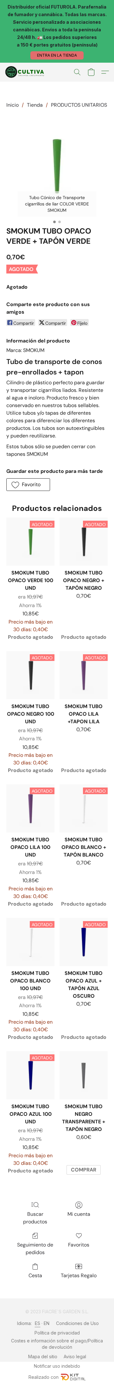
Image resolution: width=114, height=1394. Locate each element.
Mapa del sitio (42, 1356)
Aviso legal (75, 1356)
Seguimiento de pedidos (35, 1248)
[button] (57, 55)
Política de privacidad (57, 1332)
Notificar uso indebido (57, 1366)
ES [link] (38, 1323)
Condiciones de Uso (77, 1323)
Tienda (35, 105)
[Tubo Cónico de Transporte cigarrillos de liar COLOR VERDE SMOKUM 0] (57, 166)
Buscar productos (35, 1218)
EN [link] (47, 1323)
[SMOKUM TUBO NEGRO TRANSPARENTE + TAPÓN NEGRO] (84, 1075)
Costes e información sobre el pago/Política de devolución (57, 1344)
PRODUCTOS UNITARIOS (79, 105)
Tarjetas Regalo (79, 1275)
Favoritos (78, 1244)
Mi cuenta (78, 1214)
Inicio (12, 105)
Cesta (35, 1275)
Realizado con (43, 1377)
